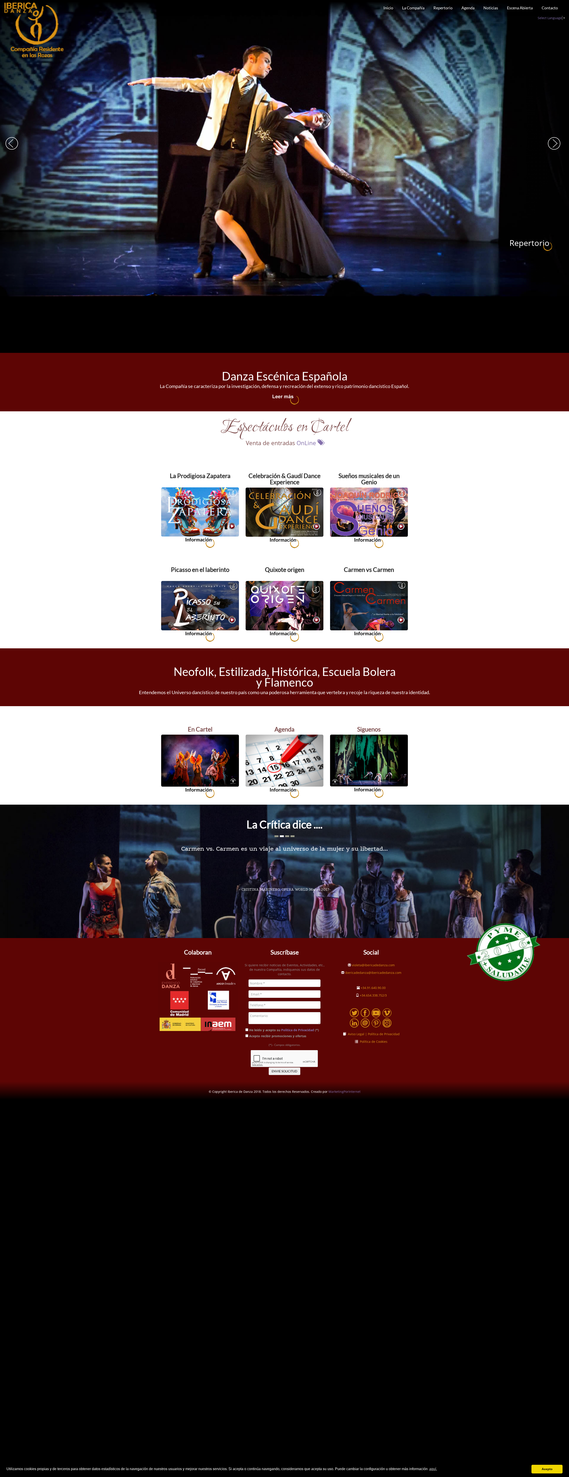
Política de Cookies (372, 1041)
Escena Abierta (520, 7)
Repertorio (443, 7)
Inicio (388, 7)
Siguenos (369, 729)
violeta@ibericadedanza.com (373, 965)
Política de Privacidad (297, 1030)
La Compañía (413, 7)
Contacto (550, 7)
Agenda (468, 7)
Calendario (529, 242)
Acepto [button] (547, 1469)
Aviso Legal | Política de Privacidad (373, 1034)
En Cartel (200, 729)
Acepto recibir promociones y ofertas (278, 1036)
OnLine (307, 443)
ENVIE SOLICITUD (284, 1071)
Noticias (490, 7)
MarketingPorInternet (345, 1091)
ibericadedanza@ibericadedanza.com (372, 973)
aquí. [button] (433, 1469)
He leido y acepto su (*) (284, 1030)
